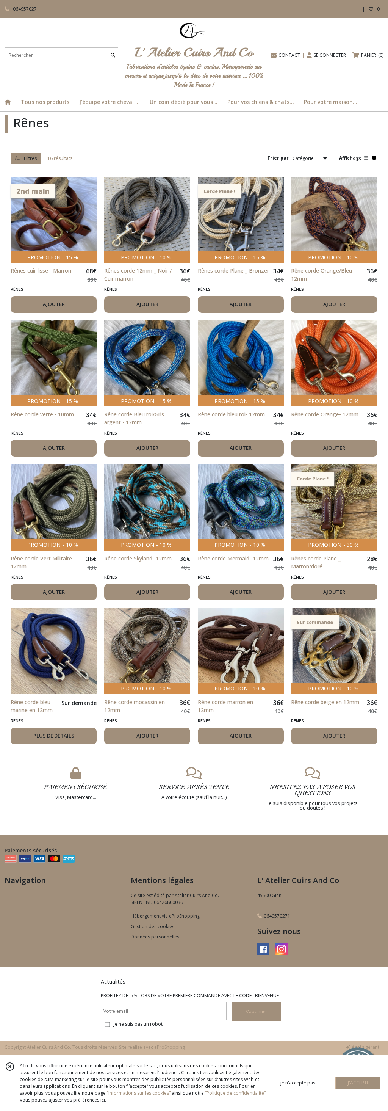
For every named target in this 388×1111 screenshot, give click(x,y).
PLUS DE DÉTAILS (53, 735)
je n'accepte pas (297, 1083)
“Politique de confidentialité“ (235, 1093)
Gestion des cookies (152, 926)
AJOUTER (54, 304)
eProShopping (169, 1047)
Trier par (278, 158)
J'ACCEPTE (358, 1083)
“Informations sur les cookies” (139, 1093)
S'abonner (257, 1011)
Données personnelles (155, 937)
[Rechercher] (113, 55)
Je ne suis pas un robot (138, 1024)
